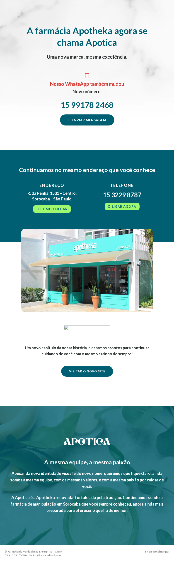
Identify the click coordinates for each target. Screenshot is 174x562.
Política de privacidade (47, 555)
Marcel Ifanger (160, 551)
